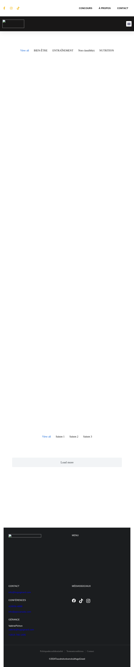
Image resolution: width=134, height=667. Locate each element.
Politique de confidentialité (51, 651)
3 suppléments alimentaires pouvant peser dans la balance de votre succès (96, 224)
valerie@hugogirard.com (21, 629)
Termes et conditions (75, 651)
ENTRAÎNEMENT (62, 50)
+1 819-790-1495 (17, 634)
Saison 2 (73, 436)
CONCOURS (85, 8)
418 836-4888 (15, 606)
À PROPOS (105, 8)
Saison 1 (60, 436)
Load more (67, 462)
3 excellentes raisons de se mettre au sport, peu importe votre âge (95, 105)
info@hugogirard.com (19, 592)
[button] (129, 24)
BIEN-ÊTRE (41, 50)
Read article (18, 167)
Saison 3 (87, 436)
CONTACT (122, 8)
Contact (90, 651)
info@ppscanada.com (19, 611)
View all (24, 50)
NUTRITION (106, 50)
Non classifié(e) (86, 50)
